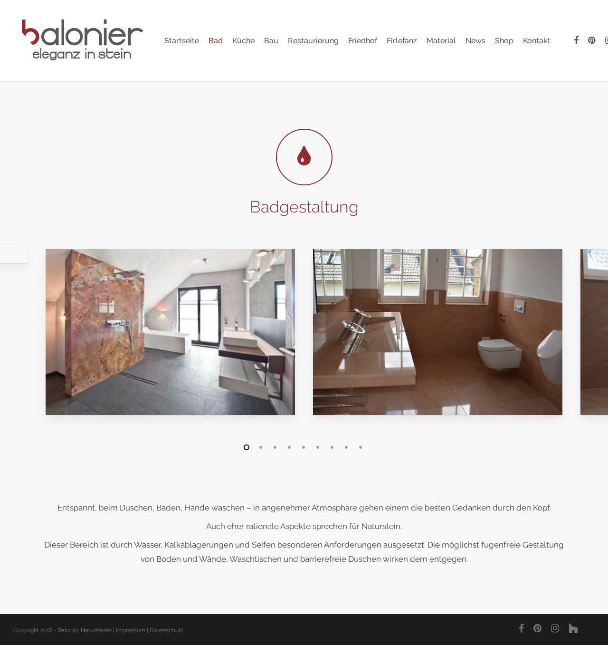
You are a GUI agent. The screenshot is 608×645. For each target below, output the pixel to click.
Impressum (130, 630)
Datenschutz (166, 630)
